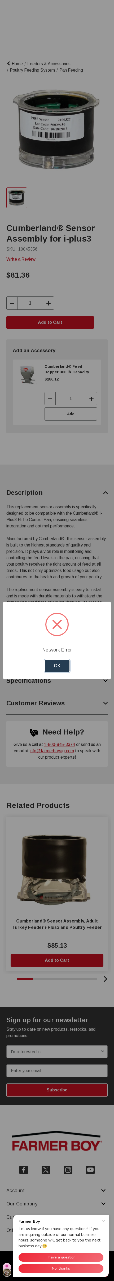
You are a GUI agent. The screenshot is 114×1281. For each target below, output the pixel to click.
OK (57, 665)
